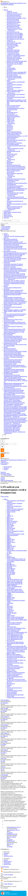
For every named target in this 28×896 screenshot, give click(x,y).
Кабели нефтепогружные (13, 91)
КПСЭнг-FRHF (11, 572)
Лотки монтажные (12, 693)
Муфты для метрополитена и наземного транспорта (14, 674)
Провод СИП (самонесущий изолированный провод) (14, 133)
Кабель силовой (11, 511)
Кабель (9, 80)
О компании (4, 464)
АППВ (8, 601)
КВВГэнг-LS (10, 547)
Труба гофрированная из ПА (14, 635)
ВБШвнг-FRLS (11, 597)
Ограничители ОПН (12, 115)
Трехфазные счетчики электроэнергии (17, 183)
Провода (9, 130)
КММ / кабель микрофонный (14, 582)
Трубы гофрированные (13, 631)
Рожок (8, 686)
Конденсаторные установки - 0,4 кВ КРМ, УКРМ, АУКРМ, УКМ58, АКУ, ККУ (17, 101)
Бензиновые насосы (12, 112)
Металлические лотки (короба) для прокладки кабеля (16, 140)
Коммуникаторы (8, 362)
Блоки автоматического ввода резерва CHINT (14, 393)
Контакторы (15, 422)
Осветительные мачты (13, 52)
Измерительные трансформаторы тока (17, 188)
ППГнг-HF (10, 527)
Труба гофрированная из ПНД (15, 637)
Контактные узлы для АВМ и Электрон (14, 280)
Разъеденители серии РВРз (14, 43)
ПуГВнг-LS (10, 611)
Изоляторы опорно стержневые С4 (16, 73)
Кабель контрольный (12, 535)
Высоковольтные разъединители (15, 39)
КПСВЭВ (9, 567)
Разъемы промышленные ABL (12, 428)
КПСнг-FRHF (10, 570)
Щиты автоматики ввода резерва (15, 169)
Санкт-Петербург (17, 3)
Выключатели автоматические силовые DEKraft (13, 400)
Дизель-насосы (11, 113)
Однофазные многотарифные (11, 366)
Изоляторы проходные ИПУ (14, 77)
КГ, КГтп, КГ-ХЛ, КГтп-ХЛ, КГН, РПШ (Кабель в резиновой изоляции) (17, 680)
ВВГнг (8, 517)
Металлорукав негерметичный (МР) (16, 646)
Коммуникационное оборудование (16, 179)
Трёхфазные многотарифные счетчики (14, 370)
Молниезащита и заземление (14, 143)
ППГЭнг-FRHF (11, 528)
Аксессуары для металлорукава (15, 642)
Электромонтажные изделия (14, 690)
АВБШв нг (10, 595)
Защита (9, 66)
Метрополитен (11, 683)
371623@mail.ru (5, 229)
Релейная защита (11, 69)
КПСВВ (9, 563)
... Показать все (11, 30)
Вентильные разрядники (13, 116)
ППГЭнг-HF (10, 529)
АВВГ (8, 514)
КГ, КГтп (9, 553)
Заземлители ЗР (11, 41)
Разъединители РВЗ (12, 44)
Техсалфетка (10, 156)
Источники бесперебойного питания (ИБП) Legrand (14, 413)
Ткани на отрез (11, 155)
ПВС (8, 604)
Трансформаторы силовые (14, 187)
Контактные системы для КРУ (15, 62)
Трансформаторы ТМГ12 (14, 380)
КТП (8, 104)
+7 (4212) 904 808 (5, 226)
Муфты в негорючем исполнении (16, 672)
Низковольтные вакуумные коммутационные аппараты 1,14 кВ (16, 17)
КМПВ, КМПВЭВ (12, 585)
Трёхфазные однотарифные (11, 372)
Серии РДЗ (10, 40)
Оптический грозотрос (13, 665)
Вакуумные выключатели (13, 15)
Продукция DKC (11, 138)
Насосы (9, 111)
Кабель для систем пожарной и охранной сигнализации (15, 667)
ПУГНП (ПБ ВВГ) (12, 613)
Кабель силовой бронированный (15, 592)
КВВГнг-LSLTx (11, 542)
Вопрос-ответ (7, 864)
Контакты (3, 472)
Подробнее (10, 832)
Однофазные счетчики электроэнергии (13, 181)
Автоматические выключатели (15, 185)
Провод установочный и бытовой (16, 600)
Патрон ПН (10, 126)
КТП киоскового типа (13, 106)
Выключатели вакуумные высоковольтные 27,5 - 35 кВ (14, 28)
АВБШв (9, 593)
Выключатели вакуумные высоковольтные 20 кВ (13, 25)
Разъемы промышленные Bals (12, 429)
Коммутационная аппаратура (14, 206)
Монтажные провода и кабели (15, 590)
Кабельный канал (11, 626)
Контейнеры (10, 162)
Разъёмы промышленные (13, 208)
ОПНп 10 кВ (10, 122)
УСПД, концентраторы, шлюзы (12, 363)
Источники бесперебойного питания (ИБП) (15, 406)
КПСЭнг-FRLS (11, 574)
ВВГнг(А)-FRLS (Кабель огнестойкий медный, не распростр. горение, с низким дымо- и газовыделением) (17, 650)
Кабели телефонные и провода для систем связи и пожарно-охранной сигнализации (16, 560)
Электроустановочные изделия (15, 148)
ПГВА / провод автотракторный (15, 617)
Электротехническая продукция (15, 197)
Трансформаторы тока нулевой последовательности (15, 193)
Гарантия (14, 212)
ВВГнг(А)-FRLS (11, 653)
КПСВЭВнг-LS (11, 568)
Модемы (15, 362)
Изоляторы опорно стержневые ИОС (17, 72)
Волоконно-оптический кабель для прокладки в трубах (16, 660)
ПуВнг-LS (9, 608)
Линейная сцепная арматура (14, 14)
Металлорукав (10, 640)
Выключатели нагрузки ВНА (14, 33)
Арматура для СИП (12, 12)
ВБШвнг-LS (10, 599)
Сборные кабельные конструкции (16, 697)
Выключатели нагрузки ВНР (14, 37)
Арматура (9, 11)
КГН (8, 554)
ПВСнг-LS (10, 606)
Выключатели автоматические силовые (14, 395)
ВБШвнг (9, 596)
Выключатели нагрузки (13, 32)
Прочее (9, 161)
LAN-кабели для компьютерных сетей (17, 647)
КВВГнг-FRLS (11, 539)
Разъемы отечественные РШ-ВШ (13, 425)
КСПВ (8, 575)
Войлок (9, 158)
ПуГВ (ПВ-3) (10, 610)
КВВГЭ (9, 543)
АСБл (8, 625)
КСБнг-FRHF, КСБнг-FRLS (14, 589)
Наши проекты (8, 212)
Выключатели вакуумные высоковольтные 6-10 (13, 23)
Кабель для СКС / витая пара (14, 581)
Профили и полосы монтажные (15, 694)
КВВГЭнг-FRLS (11, 546)
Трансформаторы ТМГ (10, 379)
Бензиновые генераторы (13, 50)
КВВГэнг (9, 545)
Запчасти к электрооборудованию (16, 55)
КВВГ (8, 536)
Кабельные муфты (12, 671)
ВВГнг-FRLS (10, 518)
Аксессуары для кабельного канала (16, 628)
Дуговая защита (11, 68)
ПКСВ (8, 576)
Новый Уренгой (9, 3)
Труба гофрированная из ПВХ (15, 636)
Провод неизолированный (14, 131)
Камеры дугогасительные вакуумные (17, 61)
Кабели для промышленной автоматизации (14, 587)
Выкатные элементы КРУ (14, 57)
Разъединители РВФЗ (12, 45)
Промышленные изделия (13, 151)
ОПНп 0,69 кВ (11, 120)
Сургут (24, 3)
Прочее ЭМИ (10, 696)
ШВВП (9, 614)
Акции (5, 233)
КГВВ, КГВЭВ (11, 557)
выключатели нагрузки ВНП (14, 36)
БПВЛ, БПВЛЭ (11, 615)
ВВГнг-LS (9, 520)
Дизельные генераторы (13, 51)
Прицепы (9, 163)
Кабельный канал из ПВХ (14, 629)
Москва (3, 3)
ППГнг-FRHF (10, 525)
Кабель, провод (11, 669)
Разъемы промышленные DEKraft (12, 431)
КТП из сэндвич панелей (13, 105)
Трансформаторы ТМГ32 (14, 377)
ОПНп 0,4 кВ (10, 119)
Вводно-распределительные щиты (16, 166)
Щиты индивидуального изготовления (13, 171)
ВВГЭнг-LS (10, 524)
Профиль (9, 685)
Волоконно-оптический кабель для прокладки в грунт (16, 658)
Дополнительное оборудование (12, 361)
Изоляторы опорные (12, 75)
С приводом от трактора (13, 54)
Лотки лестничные (12, 692)
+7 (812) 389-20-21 (5, 228)
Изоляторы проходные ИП (14, 76)
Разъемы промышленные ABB (12, 427)
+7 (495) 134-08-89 (6, 474)
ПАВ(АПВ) (10, 603)
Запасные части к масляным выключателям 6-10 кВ (14, 59)
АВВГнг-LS (10, 515)
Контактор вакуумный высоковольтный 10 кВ (13, 20)
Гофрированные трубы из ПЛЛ (15, 633)
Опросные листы (5, 473)
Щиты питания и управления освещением (14, 356)
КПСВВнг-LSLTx (11, 565)
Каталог (4, 461)
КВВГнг (9, 538)
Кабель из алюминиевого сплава (15, 534)
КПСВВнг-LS (10, 564)
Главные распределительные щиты (16, 167)
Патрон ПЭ (10, 129)
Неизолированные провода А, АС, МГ (17, 136)
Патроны (9, 124)
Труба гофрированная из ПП (14, 639)
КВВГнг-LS (10, 540)
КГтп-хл (9, 556)
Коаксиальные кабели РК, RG (15, 583)
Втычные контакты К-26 (18, 275)
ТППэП (9, 578)
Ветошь (9, 152)
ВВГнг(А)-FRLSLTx (12, 521)
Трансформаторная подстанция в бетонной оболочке (15, 109)
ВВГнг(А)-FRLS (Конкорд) (14, 654)
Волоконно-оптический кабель (15, 656)
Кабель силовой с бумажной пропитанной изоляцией (14, 623)
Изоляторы (10, 70)
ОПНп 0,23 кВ (11, 118)
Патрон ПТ (10, 127)
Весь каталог (5, 496)
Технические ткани (12, 154)
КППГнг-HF (10, 549)
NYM (8, 513)
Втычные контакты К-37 (10, 276)
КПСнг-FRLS (10, 571)
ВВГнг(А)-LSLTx (11, 522)
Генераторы (10, 48)
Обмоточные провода (12, 137)
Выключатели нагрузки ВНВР (15, 34)
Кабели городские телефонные (15, 90)
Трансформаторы (11, 184)
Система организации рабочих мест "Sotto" (15, 339)
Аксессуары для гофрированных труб (17, 632)
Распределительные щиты (14, 165)
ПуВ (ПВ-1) (10, 607)
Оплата (19, 212)
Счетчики (9, 177)
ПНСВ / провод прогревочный (15, 618)
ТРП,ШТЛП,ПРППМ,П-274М (15, 579)
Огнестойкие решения (13, 144)
